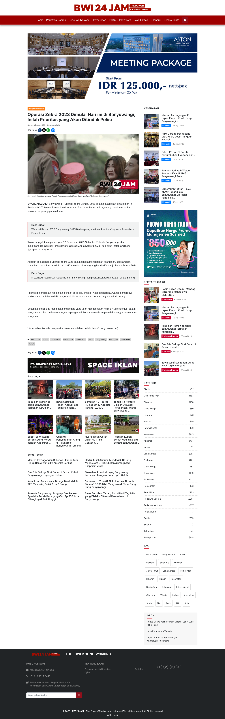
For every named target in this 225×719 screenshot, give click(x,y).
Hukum (147, 406)
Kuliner (147, 432)
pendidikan (81, 324)
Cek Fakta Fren (151, 380)
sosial (45, 324)
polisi (90, 324)
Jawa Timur (152, 555)
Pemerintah (99, 19)
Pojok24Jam (150, 496)
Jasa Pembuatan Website (159, 616)
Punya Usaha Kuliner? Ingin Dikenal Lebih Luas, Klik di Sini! (170, 608)
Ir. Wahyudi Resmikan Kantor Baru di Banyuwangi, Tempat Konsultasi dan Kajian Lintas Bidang (83, 262)
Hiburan (148, 400)
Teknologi (149, 516)
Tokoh (108, 700)
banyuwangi (101, 324)
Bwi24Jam (151, 572)
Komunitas (189, 580)
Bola (186, 588)
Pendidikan (167, 284)
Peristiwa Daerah (56, 19)
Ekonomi (156, 19)
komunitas (35, 324)
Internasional (150, 413)
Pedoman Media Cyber (92, 656)
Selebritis (164, 547)
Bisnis (147, 374)
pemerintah (55, 324)
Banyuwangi (168, 539)
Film (159, 588)
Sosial (149, 588)
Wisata (163, 580)
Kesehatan (149, 419)
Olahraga (148, 445)
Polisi (168, 588)
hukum (32, 329)
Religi (115, 700)
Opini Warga (150, 451)
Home (39, 19)
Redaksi (139, 654)
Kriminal (166, 336)
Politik (112, 19)
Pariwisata (125, 19)
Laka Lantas (141, 19)
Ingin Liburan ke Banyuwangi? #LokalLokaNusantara (162, 624)
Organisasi (149, 458)
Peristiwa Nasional (79, 19)
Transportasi (150, 522)
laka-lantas (68, 324)
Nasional (150, 547)
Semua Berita (171, 19)
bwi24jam (113, 324)
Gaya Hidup (150, 393)
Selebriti (148, 509)
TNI (178, 588)
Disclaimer (106, 654)
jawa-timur (125, 324)
